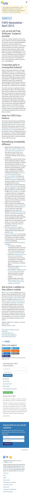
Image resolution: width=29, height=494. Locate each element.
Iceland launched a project (11, 234)
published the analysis (10, 179)
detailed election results (14, 124)
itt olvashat (11, 12)
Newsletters (6, 379)
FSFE (13, 325)
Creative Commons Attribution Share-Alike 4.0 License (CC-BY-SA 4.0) (14, 468)
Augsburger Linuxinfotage (16, 302)
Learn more (6, 416)
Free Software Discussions (9, 336)
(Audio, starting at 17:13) (15, 191)
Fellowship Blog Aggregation (9, 335)
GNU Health (10, 232)
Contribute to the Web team (9, 489)
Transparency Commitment (9, 482)
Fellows (13, 322)
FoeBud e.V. (21, 299)
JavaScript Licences (8, 484)
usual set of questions (16, 178)
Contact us (5, 473)
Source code (6, 487)
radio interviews (18, 297)
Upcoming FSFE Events (8, 333)
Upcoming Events (7, 384)
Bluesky (15, 348)
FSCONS (7, 241)
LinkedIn (6, 353)
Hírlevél (5, 18)
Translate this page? (8, 491)
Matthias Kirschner (7, 325)
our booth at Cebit (10, 301)
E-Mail (15, 353)
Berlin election (22, 181)
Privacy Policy (6, 480)
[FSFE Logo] (4, 3)
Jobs (4, 475)
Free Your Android (8, 292)
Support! (6, 355)
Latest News (6, 381)
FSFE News (5, 331)
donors (19, 322)
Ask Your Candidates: (10, 176)
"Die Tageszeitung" (8, 297)
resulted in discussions (11, 186)
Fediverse (7, 348)
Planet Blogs (6, 386)
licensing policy (20, 470)
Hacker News (6, 350)
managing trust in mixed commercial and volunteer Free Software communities (16, 281)
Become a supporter (8, 392)
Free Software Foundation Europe (10, 329)
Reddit (15, 350)
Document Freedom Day (19, 205)
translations (14, 225)
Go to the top (25, 449)
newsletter (7, 341)
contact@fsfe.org (16, 316)
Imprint (5, 477)
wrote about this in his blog (13, 106)
